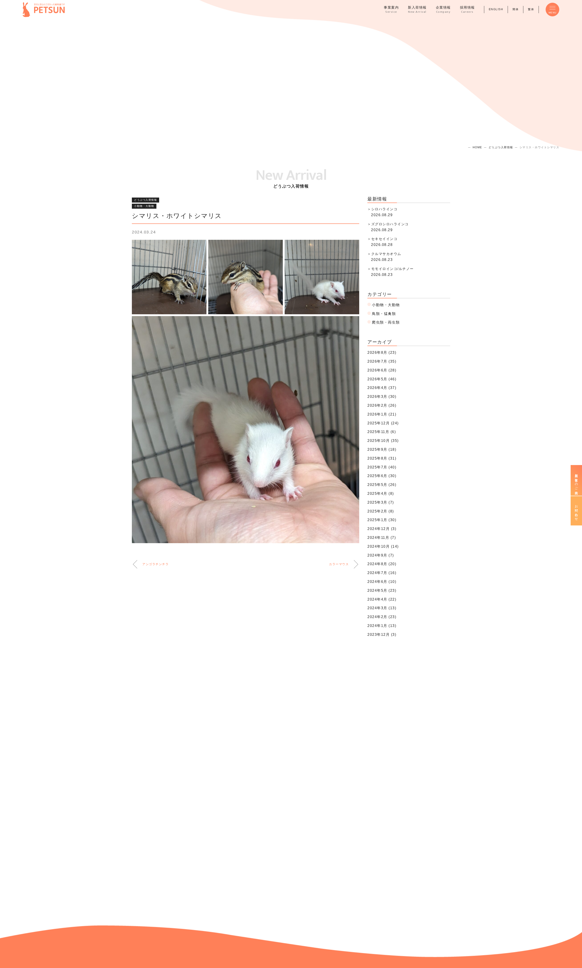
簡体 (515, 9)
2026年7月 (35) (381, 361)
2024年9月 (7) (380, 555)
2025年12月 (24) (383, 423)
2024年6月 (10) (381, 582)
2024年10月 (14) (383, 546)
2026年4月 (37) (381, 388)
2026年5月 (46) (381, 379)
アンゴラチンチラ (155, 564)
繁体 (531, 9)
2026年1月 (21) (381, 414)
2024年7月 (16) (381, 573)
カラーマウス (339, 564)
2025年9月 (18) (381, 449)
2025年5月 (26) (381, 485)
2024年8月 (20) (381, 564)
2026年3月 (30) (381, 397)
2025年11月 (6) (381, 432)
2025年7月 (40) (381, 467)
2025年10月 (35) (383, 441)
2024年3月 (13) (381, 608)
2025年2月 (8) (380, 511)
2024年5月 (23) (381, 590)
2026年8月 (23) (381, 352)
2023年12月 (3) (381, 634)
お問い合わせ (576, 511)
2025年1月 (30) (381, 520)
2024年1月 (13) (381, 626)
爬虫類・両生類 (386, 322)
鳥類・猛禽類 (384, 314)
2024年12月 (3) (381, 529)
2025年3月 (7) (380, 502)
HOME (477, 147)
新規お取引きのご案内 (576, 480)
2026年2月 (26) (381, 405)
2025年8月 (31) (381, 458)
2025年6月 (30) (381, 476)
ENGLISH (496, 9)
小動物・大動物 (144, 206)
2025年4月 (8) (380, 493)
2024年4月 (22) (381, 599)
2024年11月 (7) (381, 538)
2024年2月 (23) (381, 617)
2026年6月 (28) (381, 370)
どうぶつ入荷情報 (501, 147)
